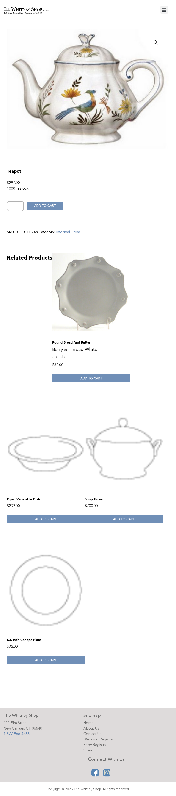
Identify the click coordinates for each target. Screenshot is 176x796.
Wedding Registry (98, 739)
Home (88, 722)
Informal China (68, 232)
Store (87, 750)
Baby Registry (94, 744)
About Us (91, 728)
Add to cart (45, 206)
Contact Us (92, 733)
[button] (164, 10)
